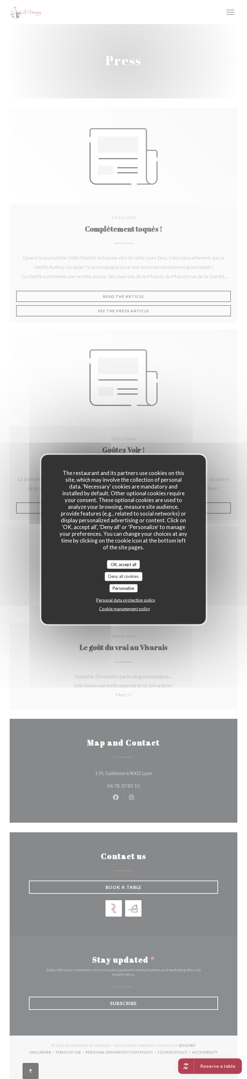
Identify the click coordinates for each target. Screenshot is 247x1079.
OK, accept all (123, 564)
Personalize (123, 587)
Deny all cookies (123, 576)
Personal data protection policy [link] (125, 600)
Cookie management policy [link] (124, 608)
